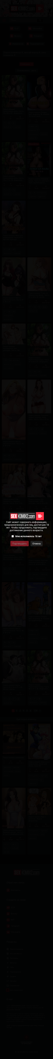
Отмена (36, 543)
